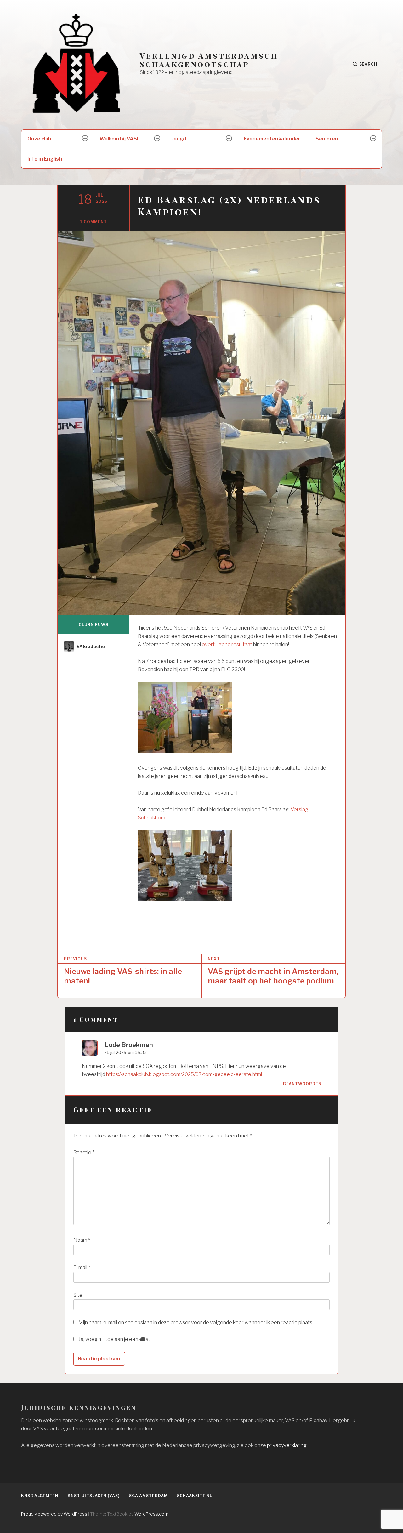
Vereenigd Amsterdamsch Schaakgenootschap (209, 59)
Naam (81, 1240)
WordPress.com (151, 1514)
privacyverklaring (287, 1445)
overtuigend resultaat (227, 644)
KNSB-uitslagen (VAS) (94, 1495)
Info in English (44, 159)
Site (77, 1295)
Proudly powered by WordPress (54, 1514)
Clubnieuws (93, 624)
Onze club (39, 139)
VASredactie (91, 646)
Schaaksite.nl (194, 1495)
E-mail (81, 1267)
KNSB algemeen (39, 1495)
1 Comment (93, 221)
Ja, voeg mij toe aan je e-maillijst (113, 1339)
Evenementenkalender (272, 139)
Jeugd (179, 139)
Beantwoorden (302, 1083)
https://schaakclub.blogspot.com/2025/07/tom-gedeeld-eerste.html (184, 1074)
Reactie (83, 1152)
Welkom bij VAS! (118, 139)
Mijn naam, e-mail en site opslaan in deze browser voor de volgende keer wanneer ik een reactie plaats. (195, 1322)
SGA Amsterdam (148, 1495)
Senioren (326, 139)
